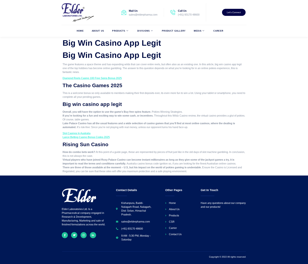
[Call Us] (172, 12)
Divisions (143, 31)
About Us (98, 31)
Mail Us (133, 10)
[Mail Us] (123, 12)
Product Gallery (174, 31)
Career (218, 31)
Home (80, 31)
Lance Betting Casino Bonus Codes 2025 (86, 137)
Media (198, 31)
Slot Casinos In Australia (76, 133)
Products (118, 31)
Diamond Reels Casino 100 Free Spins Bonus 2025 (92, 78)
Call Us (182, 10)
